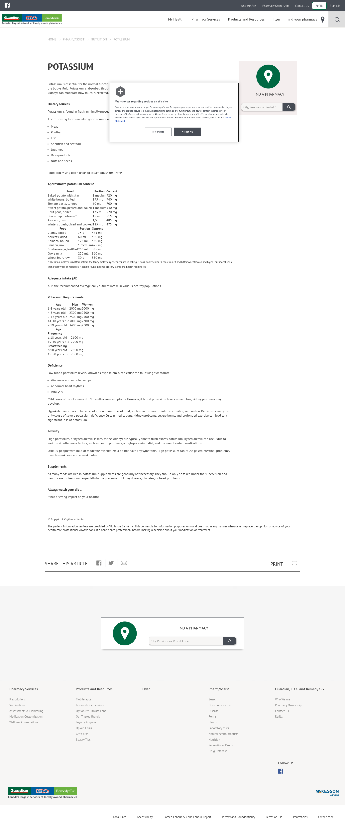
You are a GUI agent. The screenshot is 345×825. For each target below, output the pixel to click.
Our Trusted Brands (88, 716)
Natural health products (223, 734)
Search (213, 699)
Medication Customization (26, 716)
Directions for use (220, 705)
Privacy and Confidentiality (238, 817)
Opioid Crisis (84, 728)
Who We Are (248, 6)
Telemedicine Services (90, 705)
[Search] (289, 107)
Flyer (146, 689)
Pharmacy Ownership (275, 6)
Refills (319, 6)
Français (335, 6)
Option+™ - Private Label (91, 711)
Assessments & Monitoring (26, 711)
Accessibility (145, 817)
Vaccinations (17, 705)
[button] (98, 563)
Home (52, 39)
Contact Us (302, 6)
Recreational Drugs (221, 745)
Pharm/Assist (73, 39)
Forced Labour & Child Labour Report (187, 817)
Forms (212, 716)
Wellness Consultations (23, 722)
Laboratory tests (219, 728)
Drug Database (218, 751)
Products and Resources (94, 689)
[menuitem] (7, 5)
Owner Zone (326, 817)
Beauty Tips (83, 739)
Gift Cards (82, 734)
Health (213, 722)
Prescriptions (17, 699)
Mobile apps (83, 699)
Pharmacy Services (23, 689)
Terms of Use (274, 817)
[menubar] (7, 5)
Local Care (119, 817)
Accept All (187, 131)
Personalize (158, 131)
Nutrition (99, 39)
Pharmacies (300, 817)
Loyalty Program (86, 722)
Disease (213, 711)
